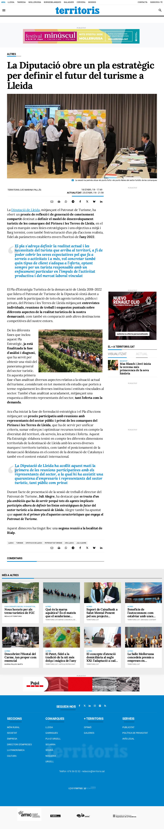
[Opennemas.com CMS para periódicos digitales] (82, 788)
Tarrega (21, 2)
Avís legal (128, 738)
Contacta (142, 2)
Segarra (50, 744)
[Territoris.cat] (77, 10)
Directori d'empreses (19, 744)
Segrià (49, 750)
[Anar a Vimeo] (99, 705)
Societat (12, 733)
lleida (11, 543)
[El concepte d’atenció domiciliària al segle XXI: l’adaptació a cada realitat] (102, 637)
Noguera (50, 756)
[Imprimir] (59, 201)
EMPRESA (12, 738)
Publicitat (128, 727)
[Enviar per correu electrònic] (52, 201)
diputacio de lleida (34, 543)
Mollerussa (35, 2)
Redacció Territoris (13, 616)
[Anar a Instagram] (94, 705)
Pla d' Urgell (53, 738)
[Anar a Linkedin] (89, 705)
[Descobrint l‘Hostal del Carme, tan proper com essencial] (20, 637)
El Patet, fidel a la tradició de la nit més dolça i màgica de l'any (60, 657)
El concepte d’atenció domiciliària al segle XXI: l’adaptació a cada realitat (101, 659)
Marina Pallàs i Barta (13, 664)
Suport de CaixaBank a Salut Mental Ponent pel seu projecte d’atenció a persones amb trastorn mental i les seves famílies (101, 617)
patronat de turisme (53, 543)
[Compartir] (66, 201)
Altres (11, 54)
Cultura (11, 756)
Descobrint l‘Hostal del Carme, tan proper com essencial (20, 657)
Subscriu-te (156, 2)
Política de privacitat (135, 733)
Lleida (11, 2)
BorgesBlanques (52, 2)
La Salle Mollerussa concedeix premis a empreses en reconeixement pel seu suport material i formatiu (142, 662)
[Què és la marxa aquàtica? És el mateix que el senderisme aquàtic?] (61, 592)
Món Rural (13, 727)
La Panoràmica (16, 750)
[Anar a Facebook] (79, 705)
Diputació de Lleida (25, 210)
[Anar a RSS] (105, 705)
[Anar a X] (84, 705)
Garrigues (51, 733)
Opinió (87, 727)
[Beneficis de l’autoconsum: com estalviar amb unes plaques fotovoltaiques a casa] (143, 592)
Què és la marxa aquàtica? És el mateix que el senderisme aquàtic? (60, 614)
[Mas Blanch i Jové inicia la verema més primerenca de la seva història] (113, 365)
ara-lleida (69, 543)
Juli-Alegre (81, 543)
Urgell (49, 761)
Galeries (89, 733)
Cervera (81, 2)
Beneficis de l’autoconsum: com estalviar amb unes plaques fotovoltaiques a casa (143, 616)
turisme (19, 543)
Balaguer (69, 2)
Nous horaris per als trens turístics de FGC (19, 611)
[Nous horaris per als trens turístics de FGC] (20, 592)
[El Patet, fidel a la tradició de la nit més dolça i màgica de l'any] (61, 637)
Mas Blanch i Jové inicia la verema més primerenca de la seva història (135, 368)
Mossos (92, 2)
